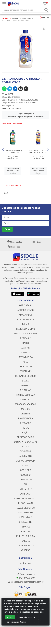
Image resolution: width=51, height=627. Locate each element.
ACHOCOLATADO (25, 310)
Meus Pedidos (16, 242)
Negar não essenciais (28, 617)
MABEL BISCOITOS (25, 508)
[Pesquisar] (46, 10)
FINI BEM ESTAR (25, 489)
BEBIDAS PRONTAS (25, 329)
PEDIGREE (25, 526)
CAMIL (25, 465)
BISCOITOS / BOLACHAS (25, 333)
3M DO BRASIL (26, 305)
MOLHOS (25, 409)
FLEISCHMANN (25, 503)
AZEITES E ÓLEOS (25, 319)
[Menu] (4, 3)
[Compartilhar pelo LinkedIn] (15, 88)
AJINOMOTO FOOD (25, 461)
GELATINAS (25, 390)
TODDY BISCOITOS (25, 545)
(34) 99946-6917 (27, 578)
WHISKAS (25, 550)
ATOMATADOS (25, 315)
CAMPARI (25, 348)
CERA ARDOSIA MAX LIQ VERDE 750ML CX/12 (13, 152)
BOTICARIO (25, 338)
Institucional (25, 563)
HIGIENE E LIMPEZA (25, 395)
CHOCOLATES (25, 366)
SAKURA (26, 541)
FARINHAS (25, 385)
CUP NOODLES (26, 479)
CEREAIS (25, 352)
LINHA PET (25, 399)
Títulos (38, 242)
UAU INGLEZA (16, 108)
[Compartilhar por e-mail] (20, 88)
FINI (25, 484)
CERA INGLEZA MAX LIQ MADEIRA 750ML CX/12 (38, 152)
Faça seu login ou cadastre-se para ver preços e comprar (25, 115)
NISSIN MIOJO (25, 517)
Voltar (45, 17)
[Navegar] (3, 149)
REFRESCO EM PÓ (25, 437)
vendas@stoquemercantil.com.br (27, 582)
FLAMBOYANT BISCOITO (25, 498)
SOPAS (25, 446)
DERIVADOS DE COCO (25, 376)
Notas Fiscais (16, 247)
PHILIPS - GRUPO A (25, 536)
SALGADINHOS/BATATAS (25, 442)
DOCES (25, 380)
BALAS (25, 324)
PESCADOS (25, 423)
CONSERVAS (26, 371)
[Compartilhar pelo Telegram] (9, 88)
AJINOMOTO (25, 456)
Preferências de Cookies (16, 622)
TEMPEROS (25, 451)
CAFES (25, 343)
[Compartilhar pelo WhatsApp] (4, 88)
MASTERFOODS (25, 512)
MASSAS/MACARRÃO (25, 404)
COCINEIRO (25, 470)
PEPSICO (25, 531)
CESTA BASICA (25, 357)
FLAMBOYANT (25, 494)
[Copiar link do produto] (26, 88)
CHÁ (25, 362)
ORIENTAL (25, 413)
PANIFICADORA (25, 418)
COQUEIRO (25, 475)
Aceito (10, 617)
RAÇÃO (25, 432)
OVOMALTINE (25, 522)
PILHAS (25, 428)
